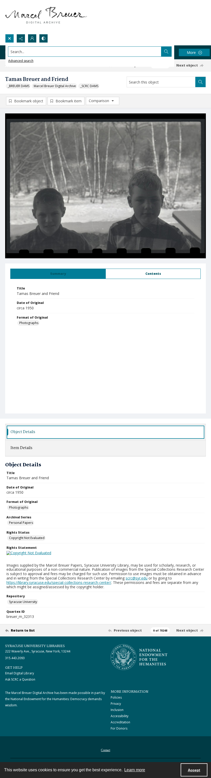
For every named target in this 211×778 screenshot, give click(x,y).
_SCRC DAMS (89, 86)
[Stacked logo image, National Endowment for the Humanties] (139, 657)
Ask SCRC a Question (20, 679)
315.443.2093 (15, 658)
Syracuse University (23, 602)
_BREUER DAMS (18, 86)
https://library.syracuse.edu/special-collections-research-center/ (58, 582)
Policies (116, 697)
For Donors (119, 728)
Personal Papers (21, 522)
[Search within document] (200, 82)
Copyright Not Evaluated (27, 538)
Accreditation (120, 722)
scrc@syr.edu (136, 578)
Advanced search (20, 61)
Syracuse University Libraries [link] (35, 646)
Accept (194, 770)
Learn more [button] (134, 770)
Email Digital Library (19, 673)
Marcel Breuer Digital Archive (55, 86)
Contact (105, 750)
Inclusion (117, 710)
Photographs (28, 323)
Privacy (116, 703)
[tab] (58, 274)
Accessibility (119, 716)
